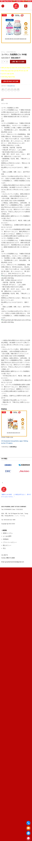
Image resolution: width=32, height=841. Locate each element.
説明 (2, 100)
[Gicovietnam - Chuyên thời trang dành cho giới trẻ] (16, 6)
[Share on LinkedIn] (18, 89)
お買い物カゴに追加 (18, 61)
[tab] (16, 100)
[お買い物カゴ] (25, 6)
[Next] (7, 44)
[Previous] (3, 44)
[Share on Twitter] (9, 89)
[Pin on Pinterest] (15, 89)
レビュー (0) (4, 103)
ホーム (3, 52)
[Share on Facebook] (6, 89)
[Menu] (2, 6)
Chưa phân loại (11, 52)
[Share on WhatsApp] (2, 89)
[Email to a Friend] (12, 89)
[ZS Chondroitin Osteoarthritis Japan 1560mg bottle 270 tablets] (14, 423)
